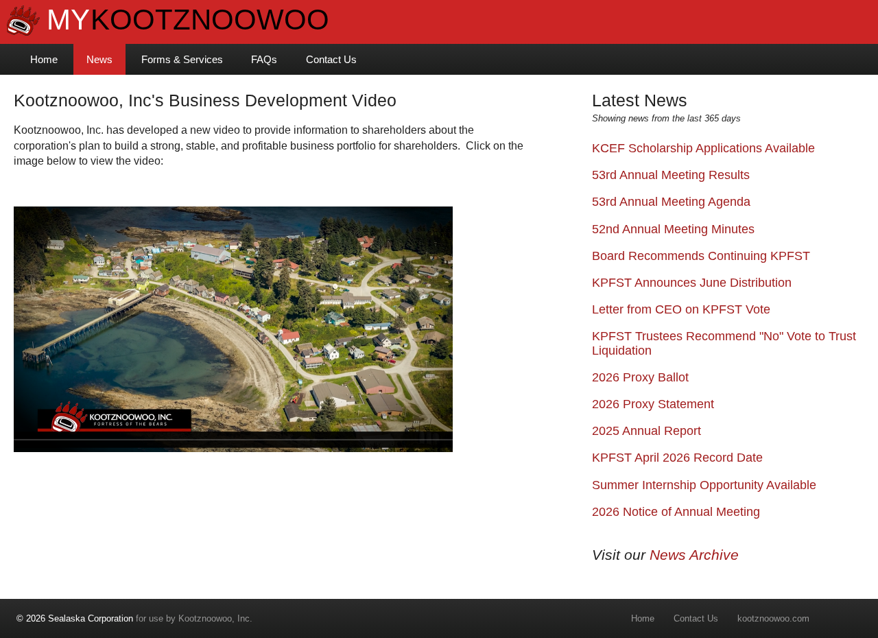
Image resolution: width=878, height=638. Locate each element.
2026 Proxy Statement (653, 404)
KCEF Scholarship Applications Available (703, 148)
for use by (97, 618)
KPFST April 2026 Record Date (677, 457)
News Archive (694, 555)
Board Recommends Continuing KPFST (701, 256)
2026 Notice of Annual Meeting (676, 512)
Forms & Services (182, 59)
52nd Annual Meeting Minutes (673, 229)
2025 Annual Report (646, 431)
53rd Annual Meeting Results (671, 175)
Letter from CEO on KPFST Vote (681, 309)
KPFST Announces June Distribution (692, 283)
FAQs (264, 59)
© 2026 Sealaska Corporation (74, 618)
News (99, 59)
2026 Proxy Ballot (640, 377)
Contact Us (331, 59)
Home (44, 59)
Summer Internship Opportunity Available (704, 485)
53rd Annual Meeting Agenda (671, 202)
